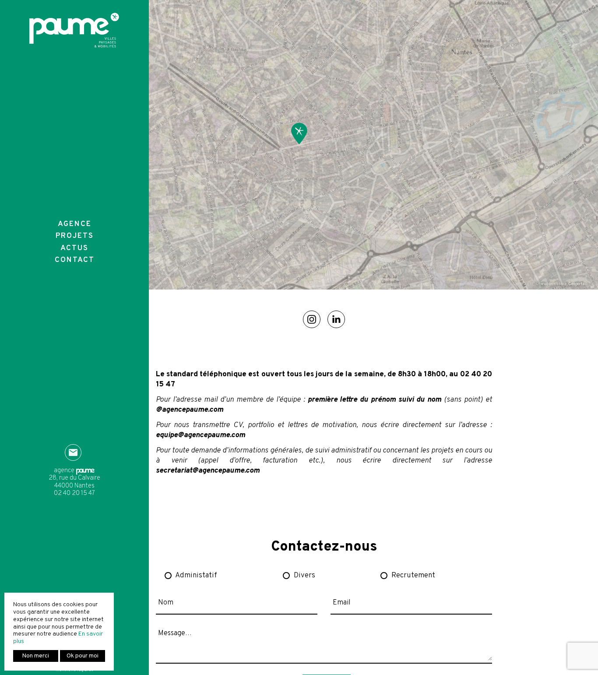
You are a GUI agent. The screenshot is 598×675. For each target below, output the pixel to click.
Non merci (35, 656)
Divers (304, 575)
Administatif (196, 575)
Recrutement (413, 575)
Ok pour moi (82, 656)
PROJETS (75, 236)
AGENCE (74, 224)
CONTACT (75, 260)
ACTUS (74, 248)
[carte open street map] (299, 134)
